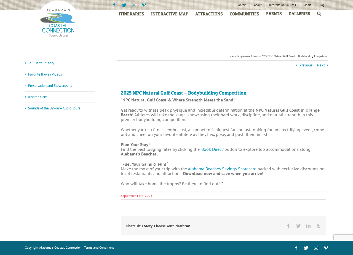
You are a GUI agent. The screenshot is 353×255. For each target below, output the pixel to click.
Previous (305, 65)
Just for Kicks (37, 97)
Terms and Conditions (99, 247)
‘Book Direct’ (211, 149)
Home (230, 56)
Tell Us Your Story (41, 63)
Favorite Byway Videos (45, 74)
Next (321, 65)
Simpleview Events (247, 56)
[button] (319, 13)
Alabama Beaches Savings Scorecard (222, 168)
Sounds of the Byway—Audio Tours (54, 108)
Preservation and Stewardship (50, 85)
